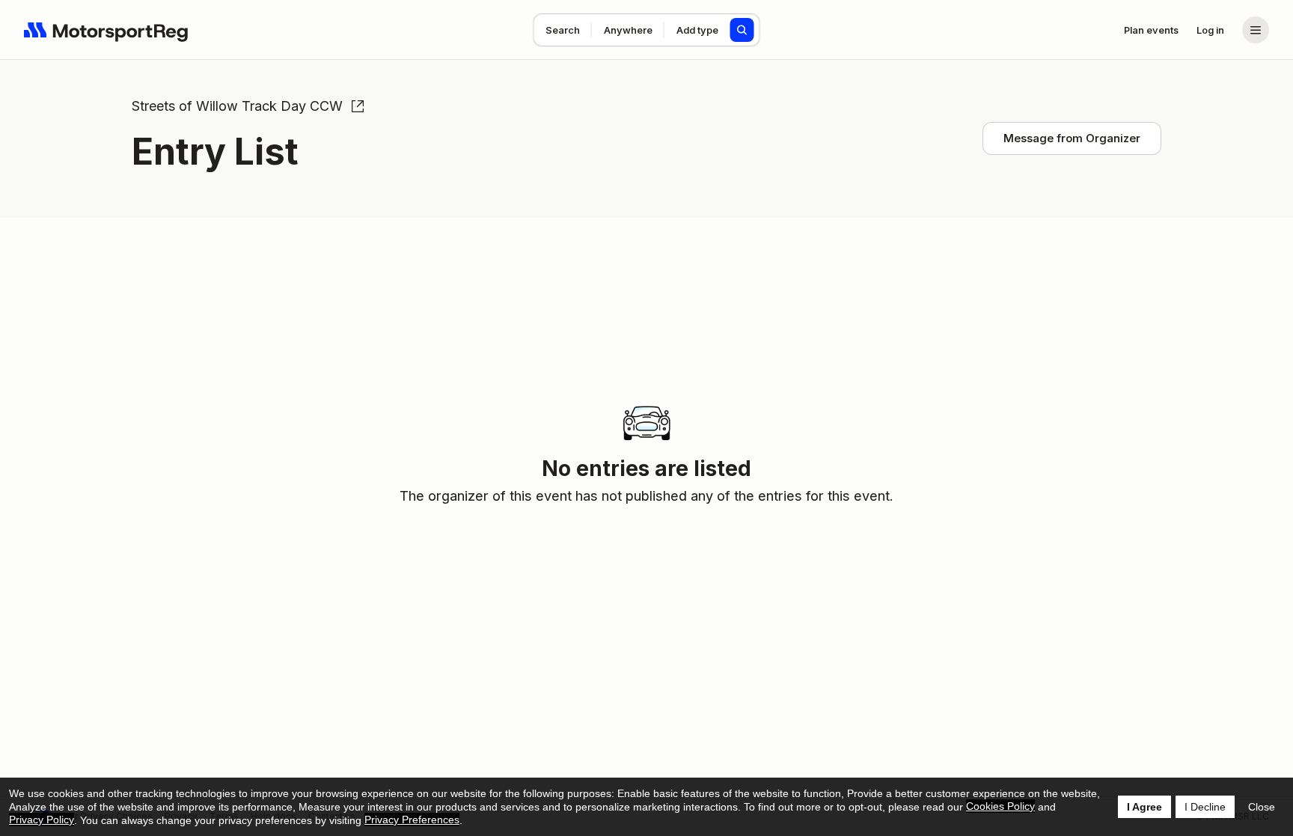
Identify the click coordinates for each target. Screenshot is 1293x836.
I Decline (1205, 807)
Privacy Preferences (411, 820)
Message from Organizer (1071, 138)
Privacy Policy (41, 820)
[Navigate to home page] (106, 30)
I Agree (1144, 807)
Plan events (1151, 30)
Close (1261, 807)
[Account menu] (1255, 29)
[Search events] (742, 30)
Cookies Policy (1000, 806)
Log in (1210, 30)
